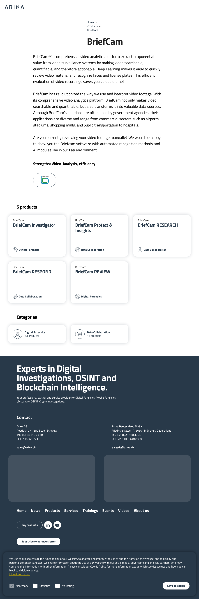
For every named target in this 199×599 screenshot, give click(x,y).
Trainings (90, 510)
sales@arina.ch (26, 447)
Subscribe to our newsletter (38, 541)
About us (141, 510)
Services (71, 510)
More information (19, 574)
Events (108, 510)
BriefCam (92, 30)
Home (90, 22)
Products (92, 26)
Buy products (29, 525)
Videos (124, 510)
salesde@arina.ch (123, 447)
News (35, 510)
